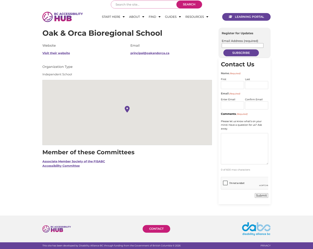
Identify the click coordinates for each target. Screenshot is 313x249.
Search (189, 4)
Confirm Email (254, 99)
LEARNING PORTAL (249, 17)
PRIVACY (266, 245)
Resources (195, 17)
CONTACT (156, 229)
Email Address (240, 41)
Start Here (111, 17)
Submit (261, 195)
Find (153, 17)
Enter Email (228, 99)
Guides (171, 17)
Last (247, 79)
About (135, 17)
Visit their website (56, 53)
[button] (127, 109)
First (223, 79)
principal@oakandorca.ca (149, 53)
